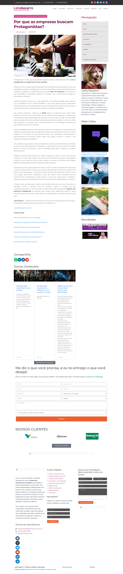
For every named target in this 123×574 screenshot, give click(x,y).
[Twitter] (17, 547)
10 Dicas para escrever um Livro (93, 215)
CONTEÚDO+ (79, 8)
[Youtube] (17, 552)
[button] (16, 260)
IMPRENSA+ (94, 8)
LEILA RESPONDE (87, 44)
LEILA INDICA (86, 39)
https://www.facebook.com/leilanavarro (28, 237)
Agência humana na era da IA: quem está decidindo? (65, 289)
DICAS (84, 54)
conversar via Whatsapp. (95, 377)
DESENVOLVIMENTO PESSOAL (90, 34)
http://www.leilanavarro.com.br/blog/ (27, 217)
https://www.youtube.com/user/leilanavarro (29, 232)
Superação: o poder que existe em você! (94, 186)
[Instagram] (17, 543)
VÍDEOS (85, 29)
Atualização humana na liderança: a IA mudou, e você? (44, 289)
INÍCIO (84, 24)
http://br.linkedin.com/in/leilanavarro (27, 227)
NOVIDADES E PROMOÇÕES (89, 59)
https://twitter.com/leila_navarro (25, 242)
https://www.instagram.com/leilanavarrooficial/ (30, 222)
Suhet (97, 567)
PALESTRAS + (62, 8)
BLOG (100, 8)
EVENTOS (86, 8)
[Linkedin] (17, 557)
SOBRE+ (55, 8)
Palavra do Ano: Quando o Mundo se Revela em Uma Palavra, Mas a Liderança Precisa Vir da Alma (94, 154)
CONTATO (105, 8)
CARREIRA (85, 49)
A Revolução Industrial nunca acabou (23, 288)
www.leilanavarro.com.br (23, 208)
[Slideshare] (17, 561)
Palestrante (29, 201)
